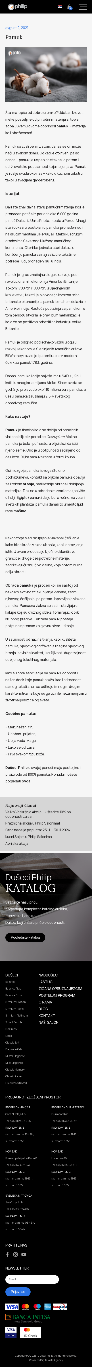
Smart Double (13, 1022)
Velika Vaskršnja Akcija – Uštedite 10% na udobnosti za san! (38, 814)
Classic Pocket (13, 1076)
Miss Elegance (14, 1063)
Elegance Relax (14, 1049)
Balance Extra (13, 995)
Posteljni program (57, 995)
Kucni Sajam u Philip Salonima (28, 836)
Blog (43, 1008)
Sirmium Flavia (14, 1009)
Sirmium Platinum (16, 1015)
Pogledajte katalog (25, 937)
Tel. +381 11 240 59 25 (18, 1121)
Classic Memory (15, 1069)
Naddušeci (49, 975)
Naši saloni (49, 1022)
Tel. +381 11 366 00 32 (64, 1121)
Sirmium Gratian (15, 1002)
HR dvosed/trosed (16, 1083)
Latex (8, 1036)
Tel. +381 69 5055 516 (64, 1165)
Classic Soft (12, 1042)
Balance (10, 982)
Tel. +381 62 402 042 (18, 1165)
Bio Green (11, 1029)
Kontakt (47, 1015)
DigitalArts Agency (51, 1360)
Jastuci (46, 981)
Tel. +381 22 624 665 (17, 1209)
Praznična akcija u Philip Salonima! (32, 823)
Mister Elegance (15, 1056)
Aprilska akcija (16, 843)
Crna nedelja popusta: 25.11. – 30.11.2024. (38, 829)
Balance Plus (13, 988)
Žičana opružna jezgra (60, 988)
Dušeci (11, 975)
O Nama (45, 1002)
